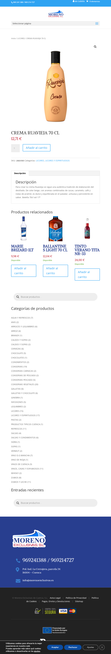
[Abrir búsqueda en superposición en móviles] (55, 297)
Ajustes (90, 647)
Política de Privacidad (76, 597)
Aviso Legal (55, 597)
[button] (95, 46)
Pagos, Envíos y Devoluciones (56, 601)
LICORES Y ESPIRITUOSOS (57, 160)
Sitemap (79, 601)
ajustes (37, 651)
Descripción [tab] (20, 173)
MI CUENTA (80, 1)
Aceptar (55, 647)
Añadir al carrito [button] (20, 270)
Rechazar (73, 647)
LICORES (21, 38)
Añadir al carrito (36, 148)
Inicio (13, 38)
